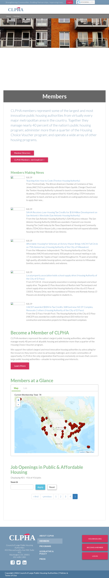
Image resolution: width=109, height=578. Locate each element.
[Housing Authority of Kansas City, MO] (65, 427)
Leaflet (82, 452)
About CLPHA (46, 535)
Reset (52, 487)
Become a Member (95, 547)
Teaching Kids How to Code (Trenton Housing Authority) (53, 180)
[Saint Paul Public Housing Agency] (66, 421)
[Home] (16, 9)
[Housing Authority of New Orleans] (69, 436)
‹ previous (47, 496)
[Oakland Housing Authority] (42, 429)
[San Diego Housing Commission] (47, 434)
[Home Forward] (42, 420)
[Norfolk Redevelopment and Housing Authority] (80, 430)
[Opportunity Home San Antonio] (62, 437)
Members (44, 541)
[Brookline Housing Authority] (84, 424)
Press (42, 559)
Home (8, 16)
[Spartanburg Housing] (75, 432)
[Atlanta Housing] (73, 433)
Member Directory (22, 153)
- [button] (18, 404)
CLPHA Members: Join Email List (31, 160)
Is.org (87, 2)
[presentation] (16, 388)
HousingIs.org (95, 539)
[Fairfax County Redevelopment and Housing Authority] (79, 428)
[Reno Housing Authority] (45, 427)
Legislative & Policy (46, 552)
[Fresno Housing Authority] (45, 430)
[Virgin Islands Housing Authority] (89, 447)
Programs (45, 546)
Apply (40, 487)
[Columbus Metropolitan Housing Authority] (74, 426)
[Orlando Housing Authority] (76, 438)
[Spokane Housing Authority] (46, 418)
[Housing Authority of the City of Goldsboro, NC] (78, 431)
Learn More (20, 365)
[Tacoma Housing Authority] (42, 418)
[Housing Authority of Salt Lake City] (51, 426)
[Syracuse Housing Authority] (80, 423)
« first (36, 496)
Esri (92, 452)
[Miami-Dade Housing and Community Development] (77, 440)
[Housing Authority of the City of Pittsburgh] (77, 426)
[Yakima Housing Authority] (44, 419)
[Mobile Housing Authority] (70, 436)
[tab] (16, 388)
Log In (69, 2)
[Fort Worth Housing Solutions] (63, 434)
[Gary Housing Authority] (71, 425)
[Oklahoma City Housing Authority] (62, 431)
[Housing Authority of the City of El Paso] (55, 435)
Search (14, 482)
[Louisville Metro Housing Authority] (72, 428)
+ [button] (18, 400)
